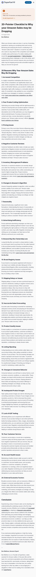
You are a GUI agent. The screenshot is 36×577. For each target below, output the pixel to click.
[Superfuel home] (8, 2)
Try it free (28, 2)
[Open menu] (33, 2)
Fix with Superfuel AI (8, 18)
